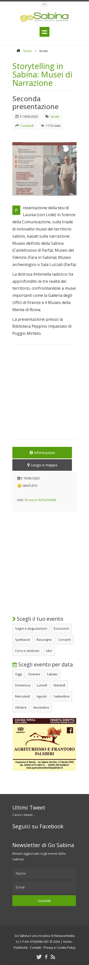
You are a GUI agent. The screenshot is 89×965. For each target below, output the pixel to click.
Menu (44, 32)
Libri (49, 650)
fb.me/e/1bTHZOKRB (40, 500)
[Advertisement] (44, 395)
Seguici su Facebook (38, 826)
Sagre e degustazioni (31, 628)
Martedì (59, 685)
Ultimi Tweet (28, 807)
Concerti (64, 639)
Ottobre (21, 707)
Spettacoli (22, 639)
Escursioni (61, 628)
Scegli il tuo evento (39, 618)
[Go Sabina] (18, 51)
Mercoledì (22, 696)
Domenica (22, 685)
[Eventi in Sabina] (44, 4)
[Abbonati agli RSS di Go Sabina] (53, 957)
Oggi (18, 674)
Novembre (41, 707)
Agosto (42, 696)
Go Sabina (22, 936)
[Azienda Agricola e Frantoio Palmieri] (44, 770)
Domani (34, 674)
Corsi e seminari (27, 650)
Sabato (52, 674)
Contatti (35, 948)
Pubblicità (20, 948)
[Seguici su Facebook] (46, 957)
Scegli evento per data (45, 664)
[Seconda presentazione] (44, 169)
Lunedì (42, 685)
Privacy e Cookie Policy (59, 948)
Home (67, 942)
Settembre (61, 696)
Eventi (27, 51)
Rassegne (44, 639)
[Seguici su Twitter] (39, 957)
